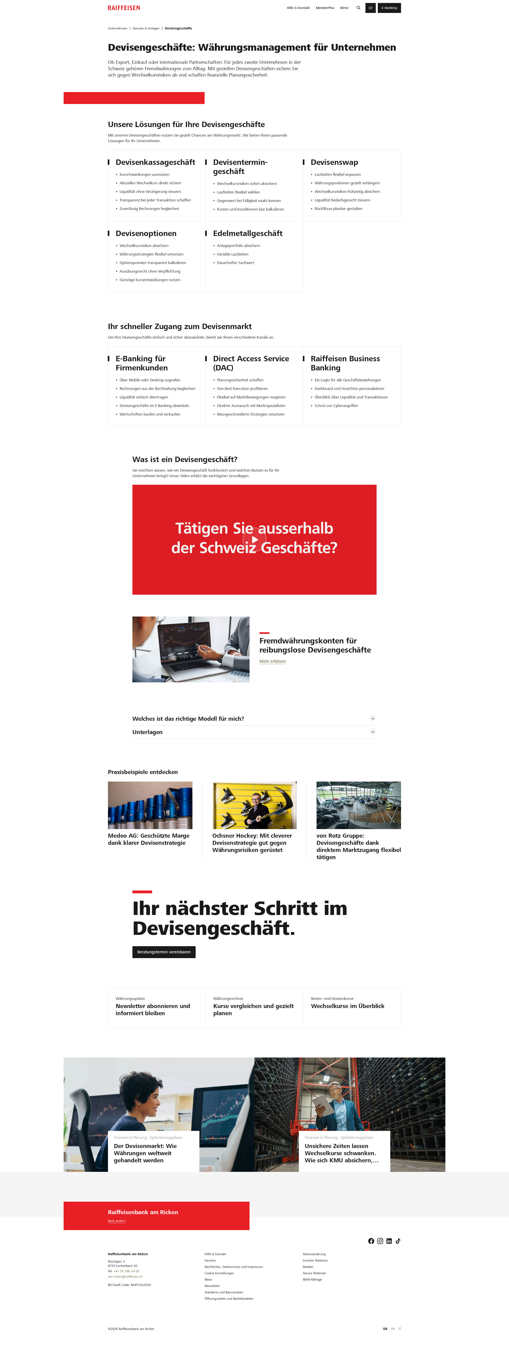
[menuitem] (298, 8)
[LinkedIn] (389, 1241)
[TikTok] (398, 1241)
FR (393, 1329)
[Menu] (370, 8)
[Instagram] (380, 1241)
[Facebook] (371, 1241)
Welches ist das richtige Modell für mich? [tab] (188, 718)
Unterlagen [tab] (147, 732)
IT (400, 1329)
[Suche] (358, 8)
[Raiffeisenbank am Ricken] (123, 8)
